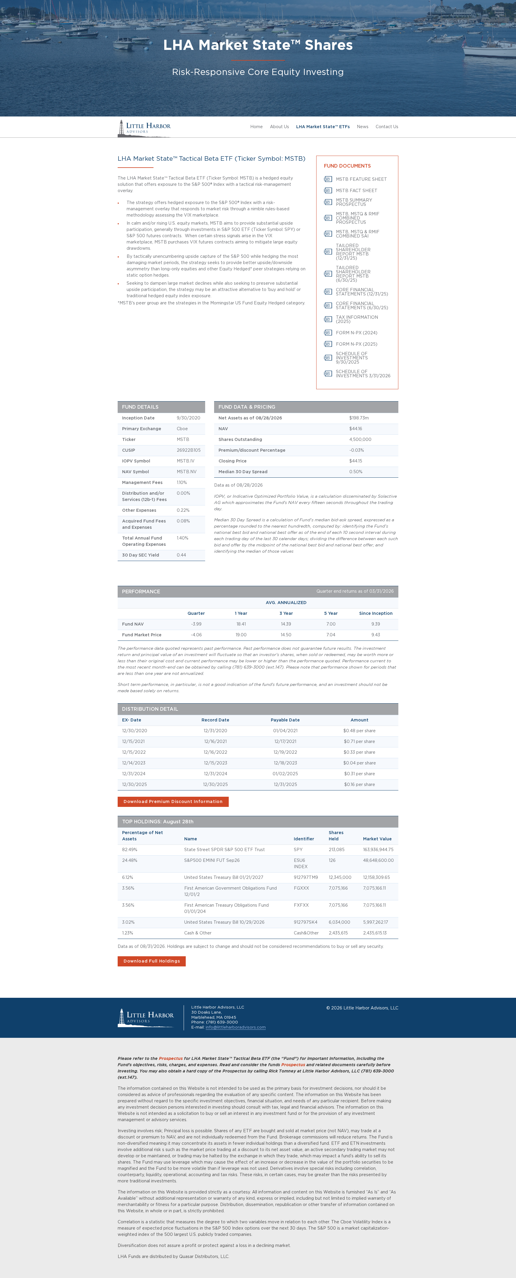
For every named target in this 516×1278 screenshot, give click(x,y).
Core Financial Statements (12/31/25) (362, 292)
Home (256, 127)
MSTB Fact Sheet (356, 191)
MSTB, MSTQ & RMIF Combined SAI (358, 234)
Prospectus (171, 1059)
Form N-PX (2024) (356, 333)
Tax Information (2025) (357, 319)
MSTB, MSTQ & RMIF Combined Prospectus (358, 218)
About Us (279, 127)
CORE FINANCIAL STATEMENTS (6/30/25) (362, 306)
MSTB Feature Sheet (361, 179)
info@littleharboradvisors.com (236, 1027)
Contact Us (387, 127)
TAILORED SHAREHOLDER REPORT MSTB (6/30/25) (353, 274)
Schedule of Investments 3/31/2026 (363, 374)
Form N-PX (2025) (356, 344)
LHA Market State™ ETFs (323, 127)
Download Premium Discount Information (173, 802)
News (362, 127)
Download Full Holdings (152, 961)
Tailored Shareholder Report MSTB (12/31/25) (353, 252)
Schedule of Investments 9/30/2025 (352, 358)
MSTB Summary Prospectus (354, 202)
